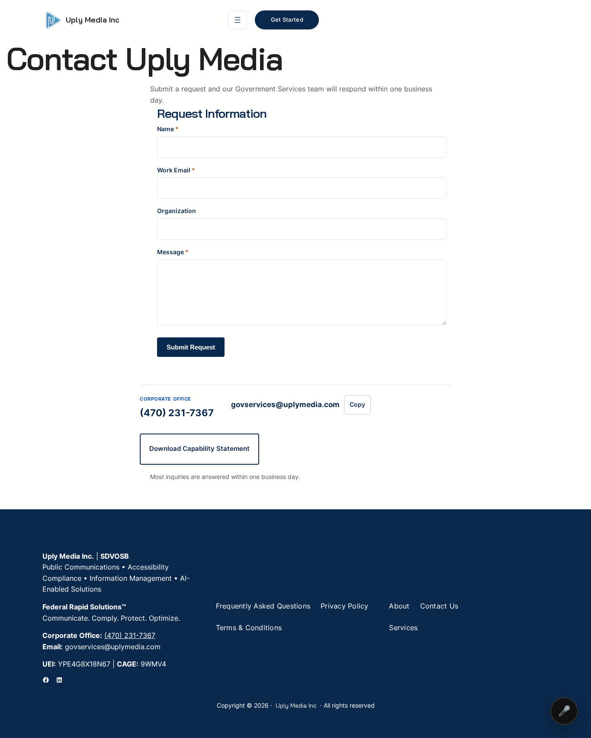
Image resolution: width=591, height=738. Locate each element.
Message (173, 252)
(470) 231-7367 (177, 412)
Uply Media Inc (92, 20)
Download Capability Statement (199, 448)
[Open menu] (237, 19)
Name (168, 129)
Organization (176, 210)
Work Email (176, 170)
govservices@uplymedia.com (285, 404)
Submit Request (191, 347)
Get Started (287, 19)
